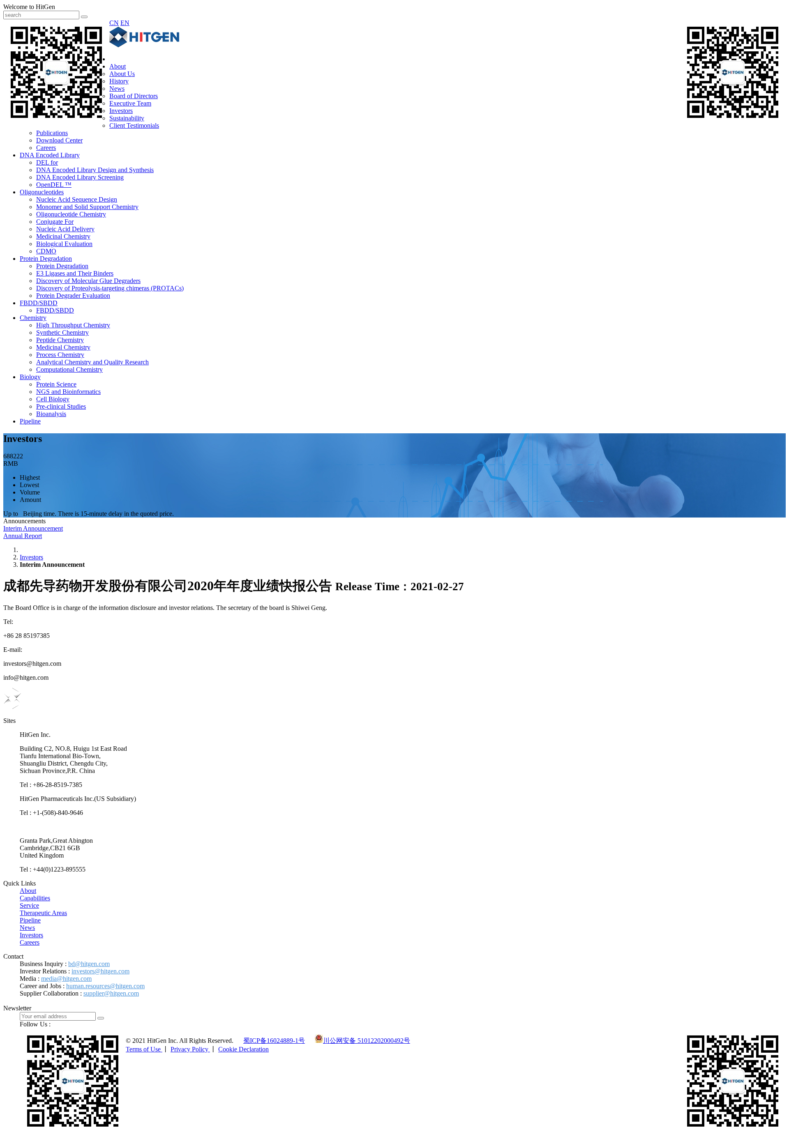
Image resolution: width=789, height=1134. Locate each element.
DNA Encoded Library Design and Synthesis (95, 169)
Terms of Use (144, 1049)
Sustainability (126, 118)
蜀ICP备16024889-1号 (274, 1040)
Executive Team (130, 103)
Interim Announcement (33, 528)
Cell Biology (52, 399)
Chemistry (33, 317)
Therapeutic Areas (43, 912)
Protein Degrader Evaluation (73, 295)
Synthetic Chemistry (62, 332)
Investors (121, 110)
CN (114, 22)
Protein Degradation (46, 258)
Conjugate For (55, 221)
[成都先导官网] (144, 44)
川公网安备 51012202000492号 (366, 1040)
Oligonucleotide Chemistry (71, 214)
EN (124, 22)
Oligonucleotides (42, 192)
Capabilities (35, 898)
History (119, 81)
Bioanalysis (51, 413)
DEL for (47, 162)
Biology (30, 376)
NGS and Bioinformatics (68, 391)
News (117, 88)
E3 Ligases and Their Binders (74, 273)
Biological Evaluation (64, 243)
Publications (52, 132)
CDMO (46, 251)
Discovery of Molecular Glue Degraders (88, 280)
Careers (46, 147)
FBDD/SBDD (39, 302)
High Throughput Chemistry (73, 325)
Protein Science (56, 384)
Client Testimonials (134, 125)
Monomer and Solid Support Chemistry (87, 206)
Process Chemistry (60, 354)
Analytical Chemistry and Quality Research (92, 362)
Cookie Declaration (243, 1049)
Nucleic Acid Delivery (65, 228)
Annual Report (22, 535)
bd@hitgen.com (89, 963)
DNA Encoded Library (50, 155)
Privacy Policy (190, 1049)
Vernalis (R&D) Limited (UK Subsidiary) (73, 826)
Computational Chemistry (69, 369)
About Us (122, 73)
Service (29, 905)
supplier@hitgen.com (111, 993)
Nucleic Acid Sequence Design (76, 199)
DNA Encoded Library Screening (80, 177)
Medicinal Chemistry (63, 236)
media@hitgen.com (66, 978)
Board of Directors (133, 95)
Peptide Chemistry (60, 339)
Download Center (59, 140)
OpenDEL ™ (54, 184)
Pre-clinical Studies (61, 406)
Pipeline (30, 421)
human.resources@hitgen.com (105, 985)
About (117, 66)
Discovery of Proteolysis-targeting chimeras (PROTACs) (110, 288)
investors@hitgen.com (100, 971)
